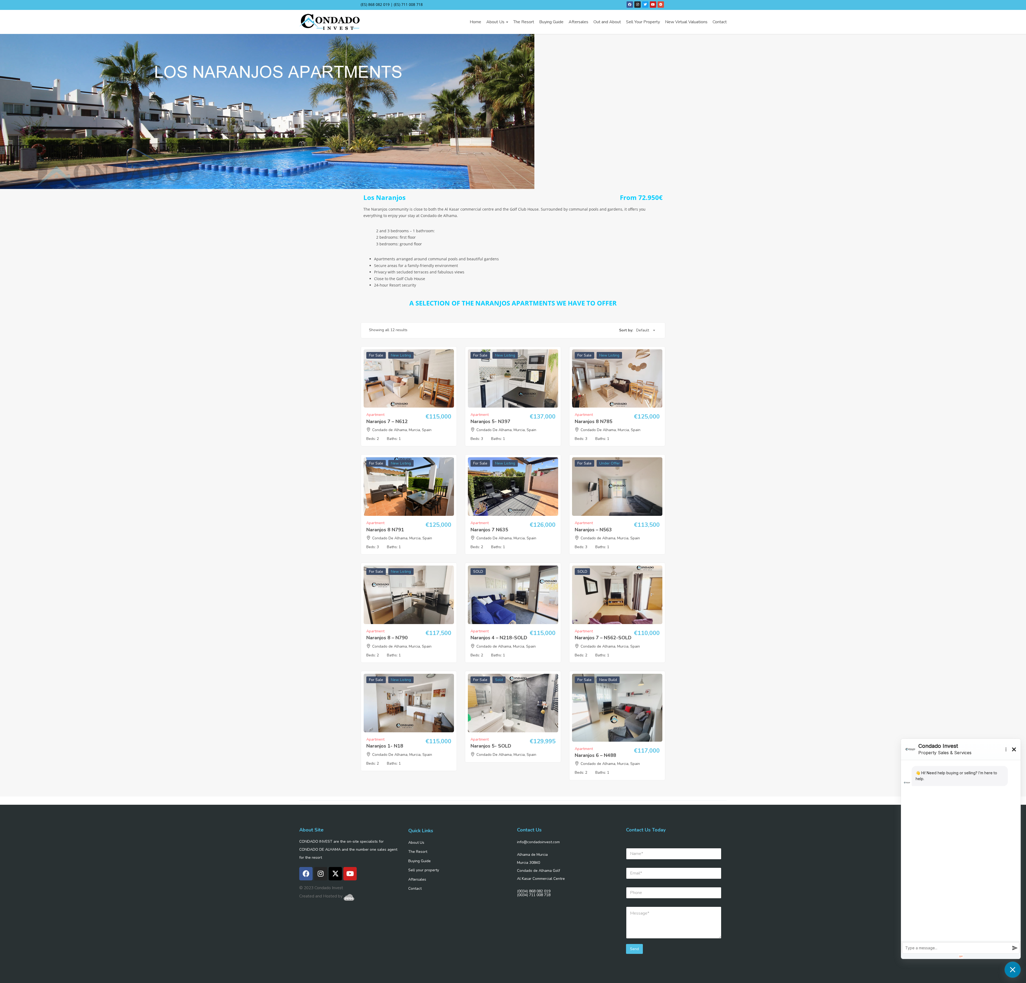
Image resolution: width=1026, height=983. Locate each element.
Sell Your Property (643, 22)
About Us (496, 22)
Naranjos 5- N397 (490, 421)
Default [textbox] (642, 330)
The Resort (523, 22)
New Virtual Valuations (686, 22)
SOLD (478, 571)
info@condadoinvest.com (538, 842)
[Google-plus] (661, 4)
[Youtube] (653, 4)
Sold (499, 679)
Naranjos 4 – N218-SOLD (499, 637)
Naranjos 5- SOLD (491, 746)
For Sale (376, 355)
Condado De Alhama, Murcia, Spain (506, 429)
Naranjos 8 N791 (385, 530)
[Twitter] (645, 4)
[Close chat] (1013, 970)
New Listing (401, 355)
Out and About (607, 22)
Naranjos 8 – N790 (387, 637)
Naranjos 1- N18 (384, 746)
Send (634, 948)
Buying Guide (551, 22)
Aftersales (578, 22)
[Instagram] (637, 4)
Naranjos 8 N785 (593, 421)
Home (475, 22)
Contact (720, 22)
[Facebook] (630, 4)
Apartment (375, 414)
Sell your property (423, 870)
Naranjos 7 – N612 (387, 421)
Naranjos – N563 (593, 530)
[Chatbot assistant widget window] (961, 849)
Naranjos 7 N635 (489, 530)
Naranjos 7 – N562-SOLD (603, 637)
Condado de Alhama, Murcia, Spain (402, 429)
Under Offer (609, 463)
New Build (608, 679)
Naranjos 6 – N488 (595, 755)
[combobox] (645, 330)
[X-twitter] (335, 873)
